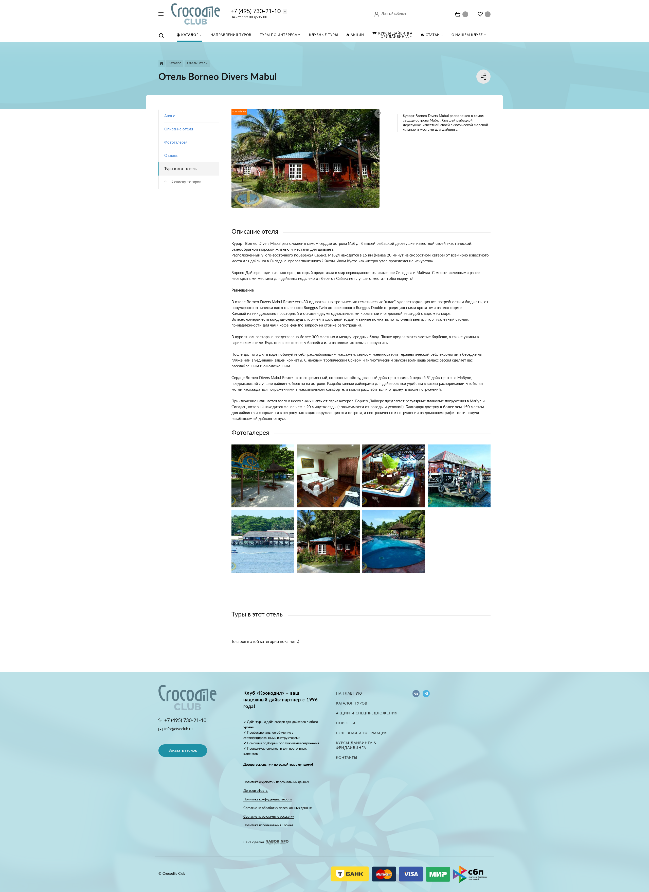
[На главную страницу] (195, 14)
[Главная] (161, 63)
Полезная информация (362, 733)
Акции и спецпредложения (367, 713)
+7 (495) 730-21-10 (255, 11)
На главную (349, 693)
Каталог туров (351, 703)
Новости (345, 723)
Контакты (346, 758)
